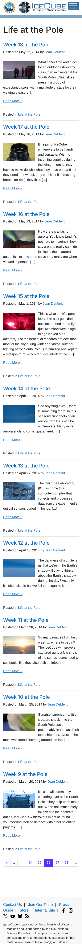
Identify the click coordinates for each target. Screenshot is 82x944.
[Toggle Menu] (73, 5)
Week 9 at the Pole (25, 774)
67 (58, 862)
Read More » (12, 101)
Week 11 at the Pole (26, 620)
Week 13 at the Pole (26, 466)
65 (39, 862)
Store (24, 910)
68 (66, 862)
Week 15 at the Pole (26, 296)
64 (31, 862)
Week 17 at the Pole (26, 127)
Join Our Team (40, 904)
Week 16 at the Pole (26, 214)
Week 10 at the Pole (26, 697)
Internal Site (45, 910)
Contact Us (12, 904)
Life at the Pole (29, 114)
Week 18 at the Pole (26, 45)
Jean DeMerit (55, 52)
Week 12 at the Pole (26, 543)
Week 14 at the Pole (26, 388)
